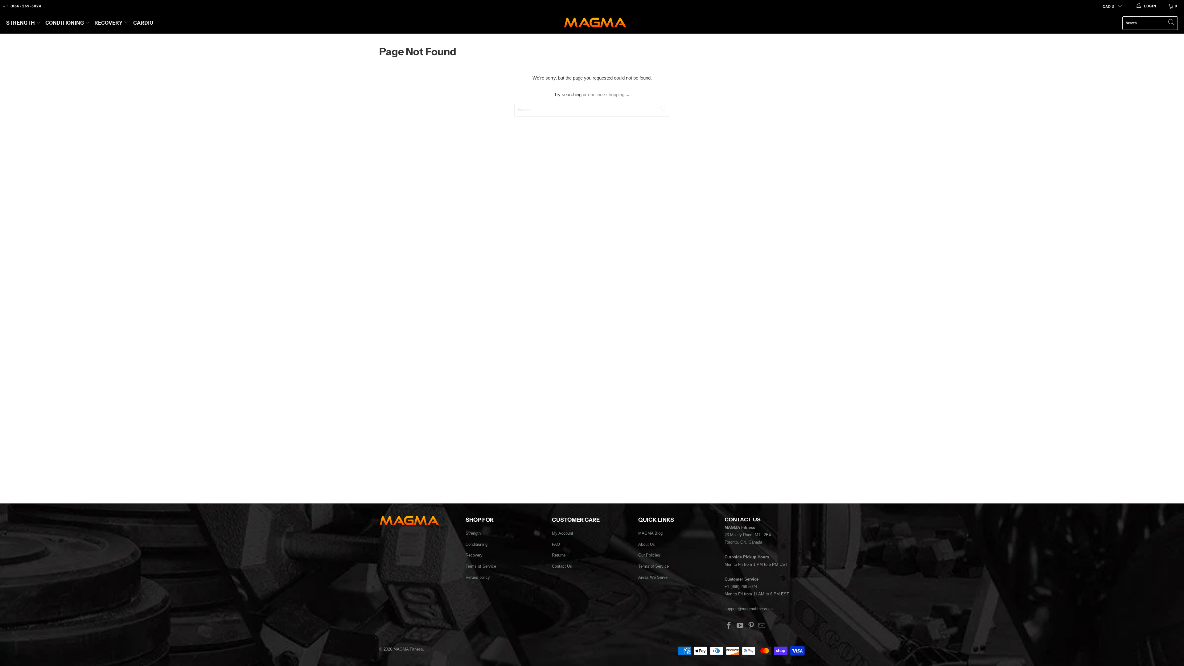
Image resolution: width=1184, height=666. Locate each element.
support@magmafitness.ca (749, 608)
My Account (562, 533)
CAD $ (1109, 7)
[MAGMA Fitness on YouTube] (740, 626)
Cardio (143, 22)
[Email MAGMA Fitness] (762, 626)
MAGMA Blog (650, 533)
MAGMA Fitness (408, 649)
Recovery (108, 22)
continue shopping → (609, 94)
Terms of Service (481, 566)
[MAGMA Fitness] (595, 23)
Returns (559, 555)
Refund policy (478, 577)
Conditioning (64, 22)
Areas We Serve (653, 577)
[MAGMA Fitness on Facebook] (729, 626)
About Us (646, 544)
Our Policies (649, 555)
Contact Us (562, 566)
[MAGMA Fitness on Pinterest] (751, 626)
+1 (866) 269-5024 (741, 586)
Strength (20, 22)
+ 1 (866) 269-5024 (22, 6)
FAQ (556, 544)
